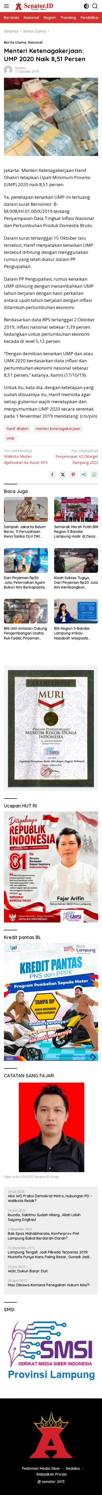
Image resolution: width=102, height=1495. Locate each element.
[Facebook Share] (52, 475)
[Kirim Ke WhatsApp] (94, 475)
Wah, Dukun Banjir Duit (28, 1271)
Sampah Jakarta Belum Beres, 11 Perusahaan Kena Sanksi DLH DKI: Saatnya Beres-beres (25, 531)
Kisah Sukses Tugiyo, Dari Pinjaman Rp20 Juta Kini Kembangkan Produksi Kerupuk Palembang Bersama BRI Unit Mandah (76, 582)
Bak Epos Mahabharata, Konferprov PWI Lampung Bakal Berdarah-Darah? (43, 1236)
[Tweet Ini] (63, 475)
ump (10, 438)
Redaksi (73, 1468)
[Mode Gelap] (86, 6)
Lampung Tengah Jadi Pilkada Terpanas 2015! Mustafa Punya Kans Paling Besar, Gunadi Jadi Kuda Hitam (48, 1254)
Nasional (35, 42)
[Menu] (7, 6)
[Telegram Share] (84, 475)
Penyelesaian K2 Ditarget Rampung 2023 (76, 456)
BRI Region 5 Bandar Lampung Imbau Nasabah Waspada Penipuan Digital (72, 633)
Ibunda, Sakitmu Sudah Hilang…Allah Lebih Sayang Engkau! (44, 1217)
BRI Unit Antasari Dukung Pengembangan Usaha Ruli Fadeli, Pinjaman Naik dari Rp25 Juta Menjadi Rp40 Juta (25, 633)
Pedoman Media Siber (41, 1468)
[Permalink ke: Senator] (8, 69)
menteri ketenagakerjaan (58, 428)
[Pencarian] (95, 6)
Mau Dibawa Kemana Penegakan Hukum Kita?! (49, 1285)
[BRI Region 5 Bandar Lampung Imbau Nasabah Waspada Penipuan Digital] (76, 611)
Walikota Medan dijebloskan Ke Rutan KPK (26, 456)
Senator (20, 68)
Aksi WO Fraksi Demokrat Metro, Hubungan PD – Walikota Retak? (50, 1198)
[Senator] (33, 6)
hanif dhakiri (18, 428)
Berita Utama (15, 42)
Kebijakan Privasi (52, 1474)
